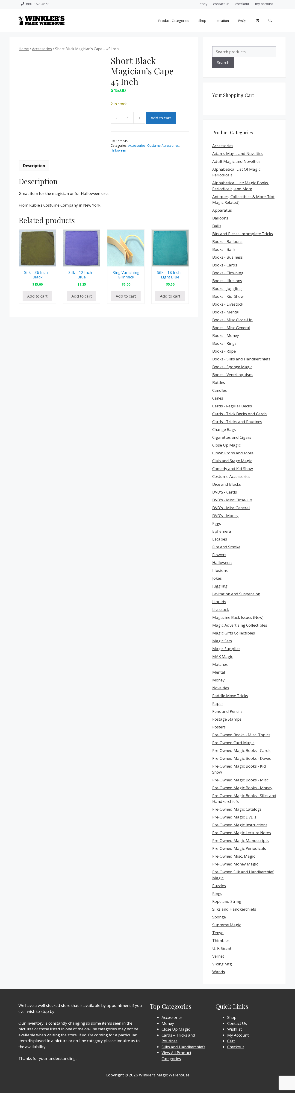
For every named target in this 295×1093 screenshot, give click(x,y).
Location (222, 20)
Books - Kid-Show (228, 296)
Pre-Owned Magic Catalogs (237, 809)
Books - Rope (224, 351)
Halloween (118, 150)
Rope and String (226, 901)
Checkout (235, 1046)
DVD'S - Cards (224, 492)
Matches (220, 664)
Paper (217, 703)
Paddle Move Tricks (230, 695)
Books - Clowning (227, 272)
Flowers (219, 554)
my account (264, 3)
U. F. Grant (221, 948)
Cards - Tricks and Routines (237, 421)
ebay (203, 3)
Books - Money (225, 335)
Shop (202, 20)
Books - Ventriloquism (232, 374)
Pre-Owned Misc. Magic (233, 856)
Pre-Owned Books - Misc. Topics (241, 734)
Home (24, 48)
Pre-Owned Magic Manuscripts (240, 840)
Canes (217, 398)
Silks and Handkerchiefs (234, 909)
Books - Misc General (231, 327)
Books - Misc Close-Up (232, 319)
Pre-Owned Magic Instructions (239, 824)
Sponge (219, 917)
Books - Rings (224, 343)
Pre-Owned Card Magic (233, 742)
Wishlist (234, 1029)
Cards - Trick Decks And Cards (239, 413)
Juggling (219, 586)
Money (218, 680)
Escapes (219, 539)
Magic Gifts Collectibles (233, 633)
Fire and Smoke (226, 546)
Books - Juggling (227, 288)
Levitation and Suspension (236, 593)
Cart (231, 1040)
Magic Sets (222, 640)
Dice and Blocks (226, 484)
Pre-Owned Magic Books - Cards (241, 750)
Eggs (216, 523)
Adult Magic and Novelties (236, 161)
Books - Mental (225, 312)
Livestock (220, 609)
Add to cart (161, 117)
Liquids (219, 601)
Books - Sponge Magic (232, 366)
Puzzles (219, 885)
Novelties (220, 687)
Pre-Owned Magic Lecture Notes (241, 832)
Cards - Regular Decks (232, 406)
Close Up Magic (226, 445)
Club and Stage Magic (232, 460)
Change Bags (224, 429)
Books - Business (227, 257)
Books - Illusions (227, 280)
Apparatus (222, 210)
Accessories (42, 48)
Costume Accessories (163, 145)
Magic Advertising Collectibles (239, 625)
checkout (242, 3)
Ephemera (221, 531)
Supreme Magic (226, 924)
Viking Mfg (222, 964)
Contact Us (237, 1023)
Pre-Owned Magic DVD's (234, 817)
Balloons (220, 218)
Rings (217, 893)
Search (223, 62)
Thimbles (221, 940)
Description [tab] (34, 165)
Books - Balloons (227, 241)
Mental (218, 672)
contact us (221, 3)
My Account (238, 1035)
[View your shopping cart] (257, 20)
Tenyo (218, 932)
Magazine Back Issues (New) (237, 617)
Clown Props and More (233, 453)
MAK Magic (222, 656)
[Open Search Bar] (270, 20)
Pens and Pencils (227, 711)
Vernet (218, 956)
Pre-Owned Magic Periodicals (239, 848)
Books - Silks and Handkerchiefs (241, 359)
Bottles (218, 382)
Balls (216, 225)
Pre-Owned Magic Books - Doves (241, 758)
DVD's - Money (225, 515)
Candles (219, 390)
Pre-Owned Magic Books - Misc (240, 780)
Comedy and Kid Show (232, 468)
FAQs (242, 20)
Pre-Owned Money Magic (235, 864)
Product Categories (173, 20)
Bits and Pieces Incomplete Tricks (242, 233)
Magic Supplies (226, 648)
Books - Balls (224, 249)
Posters (219, 727)
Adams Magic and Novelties (237, 153)
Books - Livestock (227, 304)
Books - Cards (224, 265)
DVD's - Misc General (231, 507)
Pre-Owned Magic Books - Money (242, 787)
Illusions (220, 570)
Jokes (217, 578)
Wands (218, 971)
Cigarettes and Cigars (231, 437)
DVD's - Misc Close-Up (232, 500)
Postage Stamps (227, 719)
